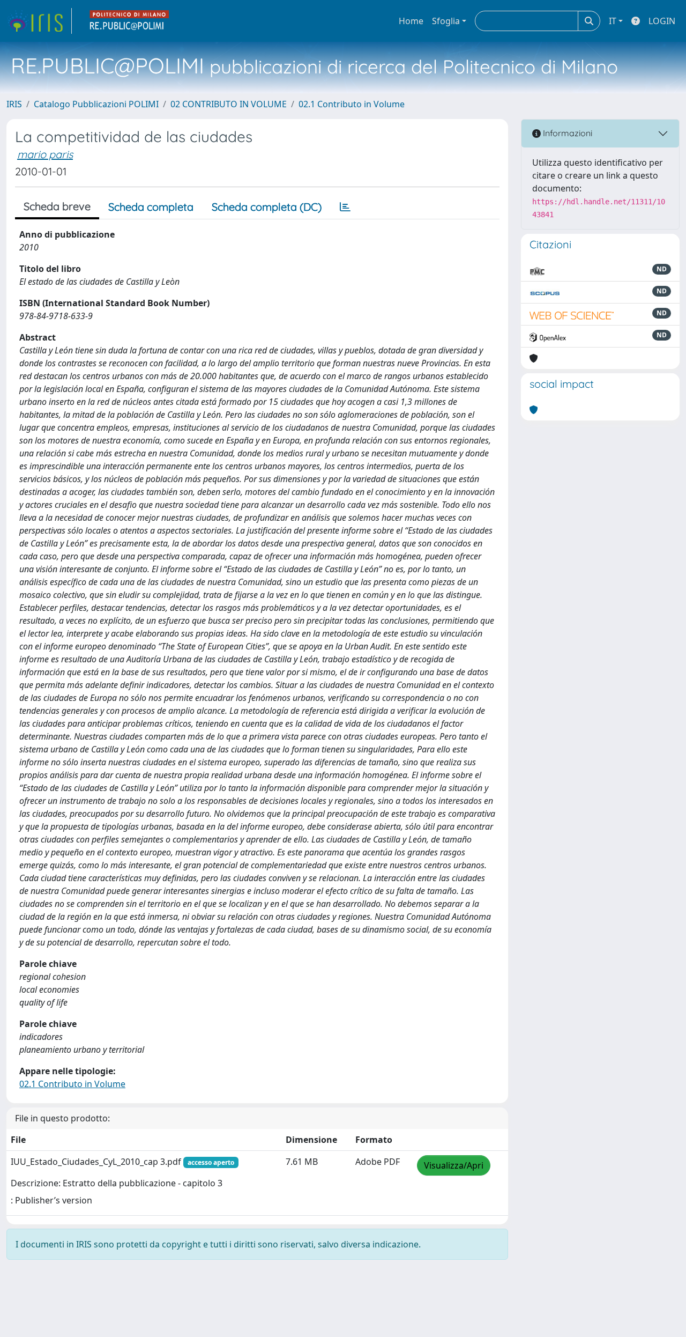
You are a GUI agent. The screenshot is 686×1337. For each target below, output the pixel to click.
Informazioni (566, 133)
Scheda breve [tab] (57, 206)
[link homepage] (39, 21)
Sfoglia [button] (446, 21)
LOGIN (661, 21)
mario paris (45, 154)
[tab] (345, 207)
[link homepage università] (129, 21)
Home (411, 21)
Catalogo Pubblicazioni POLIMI (96, 104)
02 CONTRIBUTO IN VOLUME (228, 104)
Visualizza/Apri (453, 1165)
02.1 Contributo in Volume (352, 104)
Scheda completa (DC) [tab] (267, 206)
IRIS (14, 104)
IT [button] (612, 21)
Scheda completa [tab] (150, 206)
